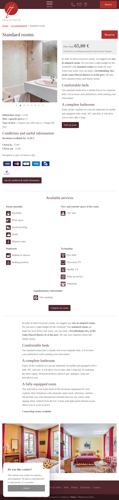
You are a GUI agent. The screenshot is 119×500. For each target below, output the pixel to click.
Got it (26, 488)
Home (5, 25)
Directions (85, 487)
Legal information (50, 497)
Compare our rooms (59, 308)
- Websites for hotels (82, 497)
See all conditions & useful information (21, 180)
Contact (96, 487)
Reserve (108, 4)
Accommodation (19, 25)
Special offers (54, 487)
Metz (66, 487)
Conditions (64, 497)
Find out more (70, 125)
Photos (74, 487)
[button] (17, 105)
